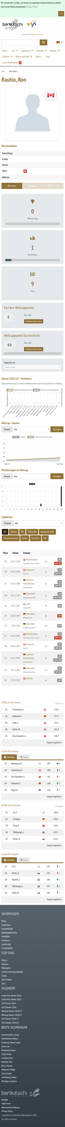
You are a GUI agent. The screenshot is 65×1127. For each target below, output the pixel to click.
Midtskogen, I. (18, 832)
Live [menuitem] (13, 50)
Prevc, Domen (7, 1065)
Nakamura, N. (16, 763)
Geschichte (6, 944)
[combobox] (32, 367)
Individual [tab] (10, 757)
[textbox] (32, 367)
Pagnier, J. (16, 879)
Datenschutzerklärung (11, 1107)
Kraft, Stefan (6, 1054)
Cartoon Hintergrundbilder (12, 971)
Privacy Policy (32, 6)
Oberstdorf (30, 593)
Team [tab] (25, 757)
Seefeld (29, 678)
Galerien (5, 964)
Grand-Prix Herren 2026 (11, 995)
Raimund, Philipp (8, 1069)
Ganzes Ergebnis (53, 742)
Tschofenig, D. (18, 709)
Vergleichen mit (9, 362)
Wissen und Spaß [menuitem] (22, 56)
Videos (4, 960)
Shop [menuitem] (48, 56)
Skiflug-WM (32, 531)
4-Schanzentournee (11, 538)
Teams (4, 975)
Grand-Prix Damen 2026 (11, 999)
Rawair (24, 538)
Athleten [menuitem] (53, 50)
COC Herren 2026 (9, 1003)
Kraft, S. (15, 722)
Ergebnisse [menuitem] (25, 50)
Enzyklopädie (7, 948)
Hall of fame (7, 979)
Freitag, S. (17, 818)
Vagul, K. (14, 789)
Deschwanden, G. (19, 735)
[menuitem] (58, 42)
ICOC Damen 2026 (9, 1007)
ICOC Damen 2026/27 (10, 1022)
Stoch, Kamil (7, 1073)
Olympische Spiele (47, 531)
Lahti (28, 603)
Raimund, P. (17, 716)
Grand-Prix (35, 538)
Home (3, 71)
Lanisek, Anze (7, 1057)
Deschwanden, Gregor (10, 1034)
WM (22, 531)
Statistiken (6, 936)
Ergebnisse (6, 924)
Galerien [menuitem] (5, 56)
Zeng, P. (16, 825)
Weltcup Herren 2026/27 (12, 1010)
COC (45, 538)
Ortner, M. (16, 729)
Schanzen (6, 940)
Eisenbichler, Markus (10, 1038)
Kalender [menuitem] (40, 50)
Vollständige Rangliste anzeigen (34, 321)
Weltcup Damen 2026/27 (12, 1014)
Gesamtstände (7, 928)
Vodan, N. (16, 892)
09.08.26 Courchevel (32, 703)
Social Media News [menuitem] (11, 62)
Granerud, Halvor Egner (11, 1042)
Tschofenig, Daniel (9, 1077)
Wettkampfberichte (9, 932)
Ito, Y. (15, 812)
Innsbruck (30, 569)
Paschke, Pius (7, 1061)
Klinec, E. (17, 838)
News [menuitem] (4, 50)
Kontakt (5, 1099)
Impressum (6, 1103)
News (4, 920)
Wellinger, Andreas (9, 1081)
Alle (5, 531)
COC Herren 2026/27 (10, 1018)
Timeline (12, 185)
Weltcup (14, 531)
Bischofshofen (32, 559)
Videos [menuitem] (38, 56)
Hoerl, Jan (6, 1046)
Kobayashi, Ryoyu (9, 1050)
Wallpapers (6, 967)
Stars (3, 983)
